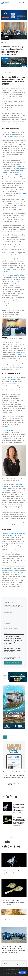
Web (5, 633)
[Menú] (26, 3)
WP (8, 973)
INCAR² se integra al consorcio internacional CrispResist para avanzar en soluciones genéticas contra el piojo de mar (19, 820)
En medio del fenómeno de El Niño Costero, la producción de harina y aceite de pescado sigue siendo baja (13, 920)
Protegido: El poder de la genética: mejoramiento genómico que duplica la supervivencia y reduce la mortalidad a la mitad (18, 807)
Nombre (7, 623)
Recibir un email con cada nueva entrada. (12, 657)
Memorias (23, 193)
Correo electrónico (11, 628)
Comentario (8, 612)
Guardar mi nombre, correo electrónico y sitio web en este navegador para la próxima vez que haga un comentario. (13, 640)
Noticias (3, 42)
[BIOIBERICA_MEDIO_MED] (14, 62)
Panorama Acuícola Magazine (13, 969)
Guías (10, 189)
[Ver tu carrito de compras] (23, 2)
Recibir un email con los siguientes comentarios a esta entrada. (12, 650)
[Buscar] (5, 737)
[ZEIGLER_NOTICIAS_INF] (14, 677)
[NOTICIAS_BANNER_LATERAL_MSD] (14, 707)
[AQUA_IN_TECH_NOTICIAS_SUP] (14, 15)
